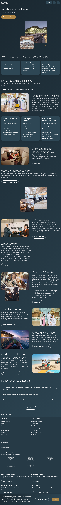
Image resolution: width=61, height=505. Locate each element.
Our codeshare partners (7, 428)
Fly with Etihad (34, 423)
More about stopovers (41, 346)
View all (5, 265)
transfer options (6, 260)
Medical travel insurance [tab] (26, 89)
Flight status (34, 430)
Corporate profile (5, 421)
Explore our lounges (10, 182)
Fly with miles (4, 445)
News (2, 423)
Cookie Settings (42, 499)
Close (55, 499)
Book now (37, 302)
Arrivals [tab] (10, 89)
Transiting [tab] (16, 89)
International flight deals (37, 428)
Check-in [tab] (4, 89)
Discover (37, 163)
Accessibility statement (7, 437)
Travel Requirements (36, 421)
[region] (30, 499)
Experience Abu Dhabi (36, 432)
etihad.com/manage (21, 318)
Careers (3, 432)
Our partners (4, 442)
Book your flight (8, 17)
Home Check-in (53, 106)
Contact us (6, 481)
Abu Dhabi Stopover (36, 434)
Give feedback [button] (7, 492)
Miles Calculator (5, 447)
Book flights (34, 426)
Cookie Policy (16, 499)
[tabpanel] (30, 118)
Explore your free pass (10, 373)
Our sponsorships (5, 426)
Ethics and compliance (7, 434)
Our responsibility (5, 430)
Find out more (39, 237)
